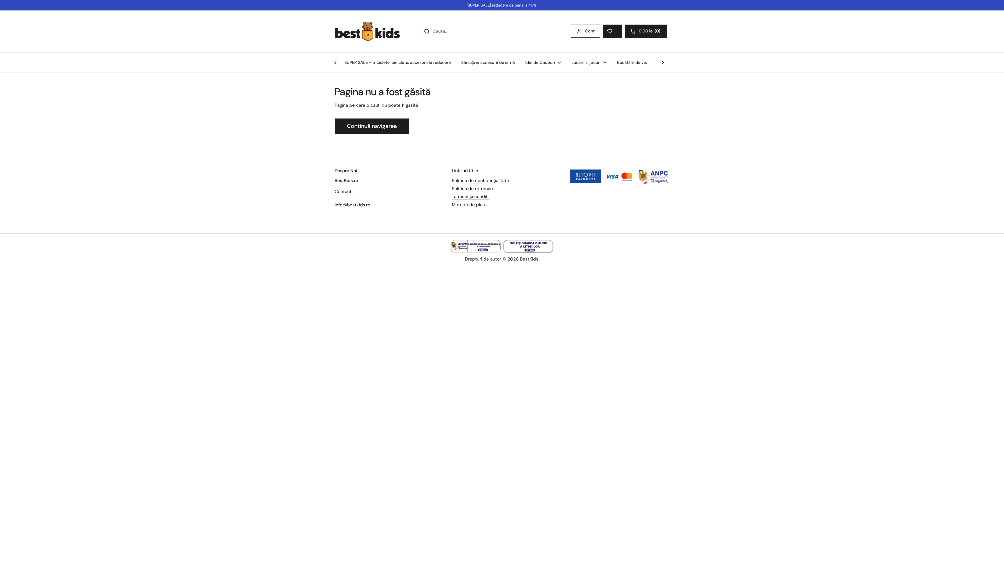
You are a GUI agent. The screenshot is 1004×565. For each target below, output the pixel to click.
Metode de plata (469, 204)
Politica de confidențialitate (480, 180)
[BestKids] (371, 31)
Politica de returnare (473, 188)
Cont (590, 31)
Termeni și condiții (470, 196)
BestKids (529, 259)
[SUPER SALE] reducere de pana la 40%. (501, 5)
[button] (646, 31)
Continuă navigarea (372, 126)
